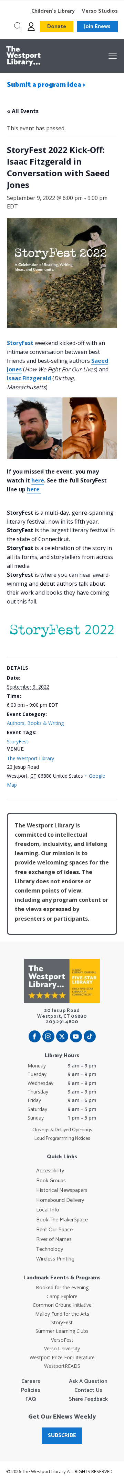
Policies (30, 1390)
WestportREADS (62, 1366)
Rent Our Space (54, 1230)
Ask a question (88, 1381)
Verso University (62, 1348)
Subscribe (62, 1435)
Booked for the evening (62, 1287)
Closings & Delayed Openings (62, 1130)
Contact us (88, 1390)
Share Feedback (88, 1399)
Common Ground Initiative (62, 1305)
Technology (49, 1249)
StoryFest (20, 343)
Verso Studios (100, 11)
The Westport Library (30, 758)
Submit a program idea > (46, 85)
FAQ (30, 1399)
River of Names (54, 1239)
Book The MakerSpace (62, 1220)
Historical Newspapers (61, 1190)
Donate (56, 26)
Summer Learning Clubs (62, 1331)
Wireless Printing (55, 1259)
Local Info (47, 1210)
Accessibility (50, 1171)
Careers (30, 1381)
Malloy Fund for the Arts (62, 1314)
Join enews (97, 26)
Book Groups (51, 1180)
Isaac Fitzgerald (29, 378)
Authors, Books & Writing (35, 723)
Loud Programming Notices (62, 1139)
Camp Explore (62, 1296)
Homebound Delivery (60, 1200)
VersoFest (62, 1340)
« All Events (23, 111)
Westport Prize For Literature (62, 1357)
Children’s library (53, 11)
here (37, 480)
